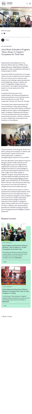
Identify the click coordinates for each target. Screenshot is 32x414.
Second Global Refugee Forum (19, 178)
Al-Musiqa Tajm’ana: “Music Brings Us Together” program (15, 67)
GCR (18, 194)
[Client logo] (6, 3)
